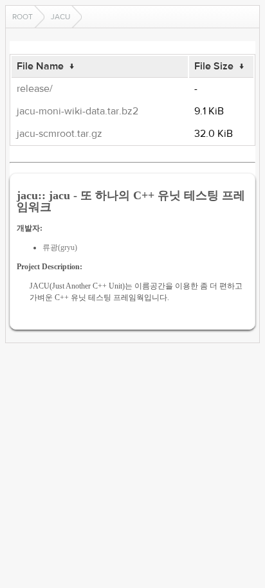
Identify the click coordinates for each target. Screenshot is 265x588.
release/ (35, 88)
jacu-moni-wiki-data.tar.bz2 (77, 111)
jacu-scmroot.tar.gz (59, 133)
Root (22, 17)
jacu (60, 17)
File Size (213, 66)
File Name (40, 66)
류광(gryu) (59, 247)
